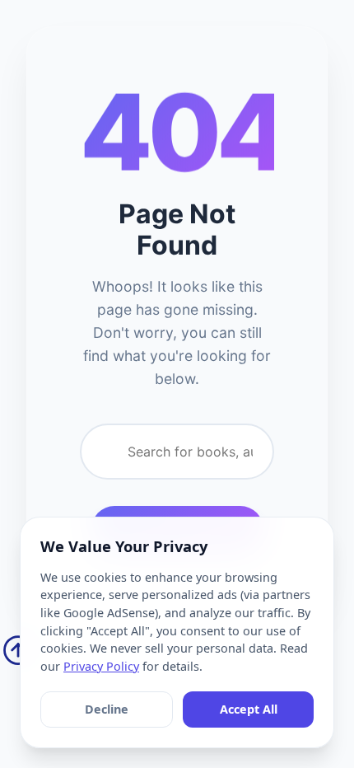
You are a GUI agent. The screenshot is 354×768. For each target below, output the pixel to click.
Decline (106, 709)
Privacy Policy (101, 666)
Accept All (248, 709)
